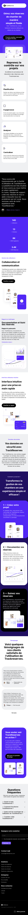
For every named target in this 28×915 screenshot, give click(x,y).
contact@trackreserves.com (8, 853)
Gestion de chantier (6, 869)
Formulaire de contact (6, 888)
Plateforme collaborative (7, 871)
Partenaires (4, 882)
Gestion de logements (6, 864)
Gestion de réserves (6, 866)
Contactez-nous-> (7, 342)
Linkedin (3, 890)
